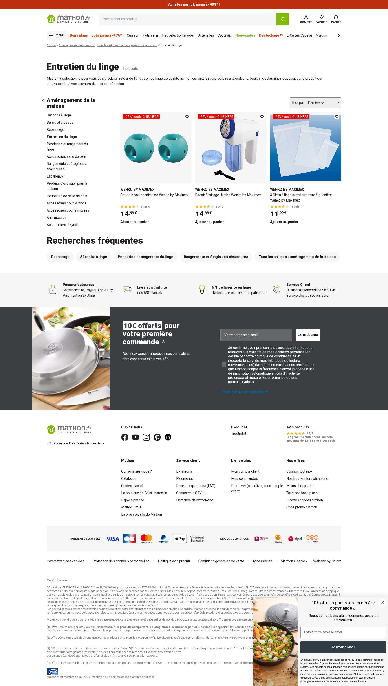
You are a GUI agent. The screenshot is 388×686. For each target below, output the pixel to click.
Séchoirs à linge (59, 115)
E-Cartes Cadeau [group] (299, 35)
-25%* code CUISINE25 (141, 117)
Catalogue (128, 478)
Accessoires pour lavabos (66, 203)
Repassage (55, 129)
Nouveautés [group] (245, 35)
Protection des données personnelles (121, 561)
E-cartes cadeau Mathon (304, 500)
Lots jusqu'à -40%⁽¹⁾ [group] (107, 35)
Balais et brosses (60, 122)
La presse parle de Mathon (141, 514)
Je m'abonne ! (343, 647)
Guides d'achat (132, 486)
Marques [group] (322, 35)
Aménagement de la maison (77, 45)
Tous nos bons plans (301, 493)
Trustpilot (238, 433)
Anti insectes (56, 217)
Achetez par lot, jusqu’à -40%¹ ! (194, 4)
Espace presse (132, 500)
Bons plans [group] (79, 35)
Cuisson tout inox (299, 471)
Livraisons (184, 471)
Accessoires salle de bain (66, 156)
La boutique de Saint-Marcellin (144, 493)
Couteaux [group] (225, 35)
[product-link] (156, 168)
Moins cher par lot (299, 486)
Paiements (184, 478)
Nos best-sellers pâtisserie (307, 478)
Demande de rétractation (194, 500)
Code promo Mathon (301, 507)
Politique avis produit (174, 561)
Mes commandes (244, 478)
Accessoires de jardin (63, 225)
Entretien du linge (62, 137)
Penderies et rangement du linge (67, 146)
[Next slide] (331, 36)
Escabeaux (55, 176)
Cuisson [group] (133, 35)
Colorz (336, 561)
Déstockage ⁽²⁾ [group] (271, 35)
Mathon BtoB (131, 507)
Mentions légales (294, 561)
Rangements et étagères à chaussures (67, 166)
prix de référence (92, 630)
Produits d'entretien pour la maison (67, 186)
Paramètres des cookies (65, 561)
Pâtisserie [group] (151, 35)
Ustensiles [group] (206, 35)
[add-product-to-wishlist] (187, 116)
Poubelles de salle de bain (67, 196)
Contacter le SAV (188, 493)
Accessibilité (262, 561)
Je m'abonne (308, 335)
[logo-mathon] (68, 19)
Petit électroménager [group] (178, 35)
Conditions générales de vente (221, 561)
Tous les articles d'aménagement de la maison (127, 45)
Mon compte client (245, 471)
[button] (336, 19)
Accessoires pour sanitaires (68, 210)
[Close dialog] (382, 603)
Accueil (51, 45)
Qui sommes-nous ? (136, 471)
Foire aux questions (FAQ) (195, 486)
